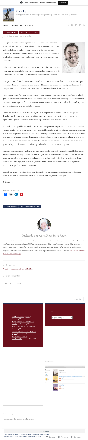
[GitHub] (80, 24)
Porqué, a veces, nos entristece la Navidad (18, 267)
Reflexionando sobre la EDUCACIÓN (19, 338)
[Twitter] (68, 24)
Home (5, 25)
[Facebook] (72, 24)
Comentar (77, 299)
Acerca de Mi (16, 25)
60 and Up (21, 11)
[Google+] (76, 24)
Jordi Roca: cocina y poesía (21, 317)
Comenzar (62, 2)
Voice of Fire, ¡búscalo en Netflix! (23, 326)
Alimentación (11, 207)
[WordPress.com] (84, 24)
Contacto (29, 25)
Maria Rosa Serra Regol (29, 33)
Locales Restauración (30, 207)
